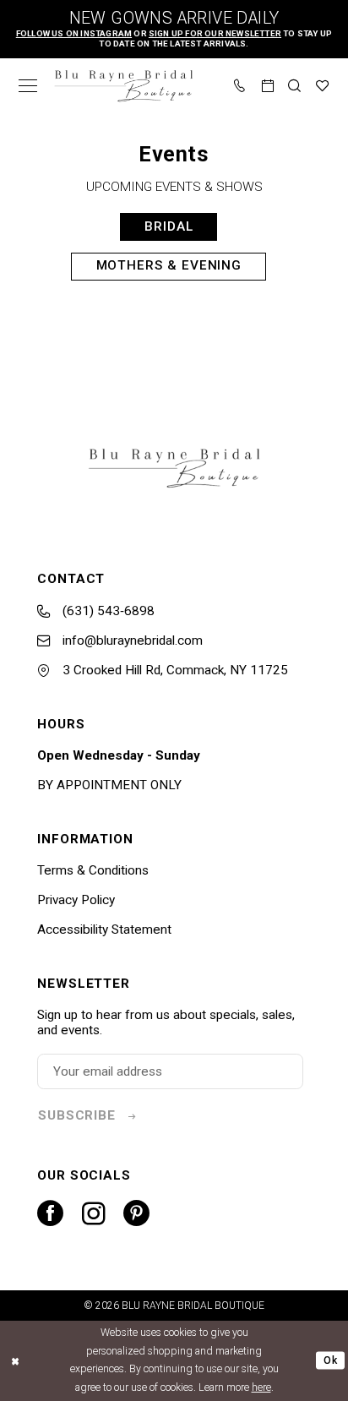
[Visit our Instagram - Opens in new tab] (93, 1213)
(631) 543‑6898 (107, 611)
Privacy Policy (76, 900)
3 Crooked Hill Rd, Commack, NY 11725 (173, 670)
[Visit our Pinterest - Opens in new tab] (136, 1214)
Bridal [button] (168, 226)
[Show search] (295, 85)
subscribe (77, 1115)
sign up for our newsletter (215, 33)
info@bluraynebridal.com (131, 640)
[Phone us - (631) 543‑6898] (240, 85)
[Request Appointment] (268, 85)
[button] (29, 86)
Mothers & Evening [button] (169, 265)
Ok (330, 1360)
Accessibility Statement (104, 929)
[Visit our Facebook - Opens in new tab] (50, 1214)
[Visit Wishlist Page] (323, 85)
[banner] (123, 86)
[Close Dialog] (15, 1361)
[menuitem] (29, 86)
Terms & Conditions (93, 870)
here (261, 1387)
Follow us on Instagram (74, 33)
